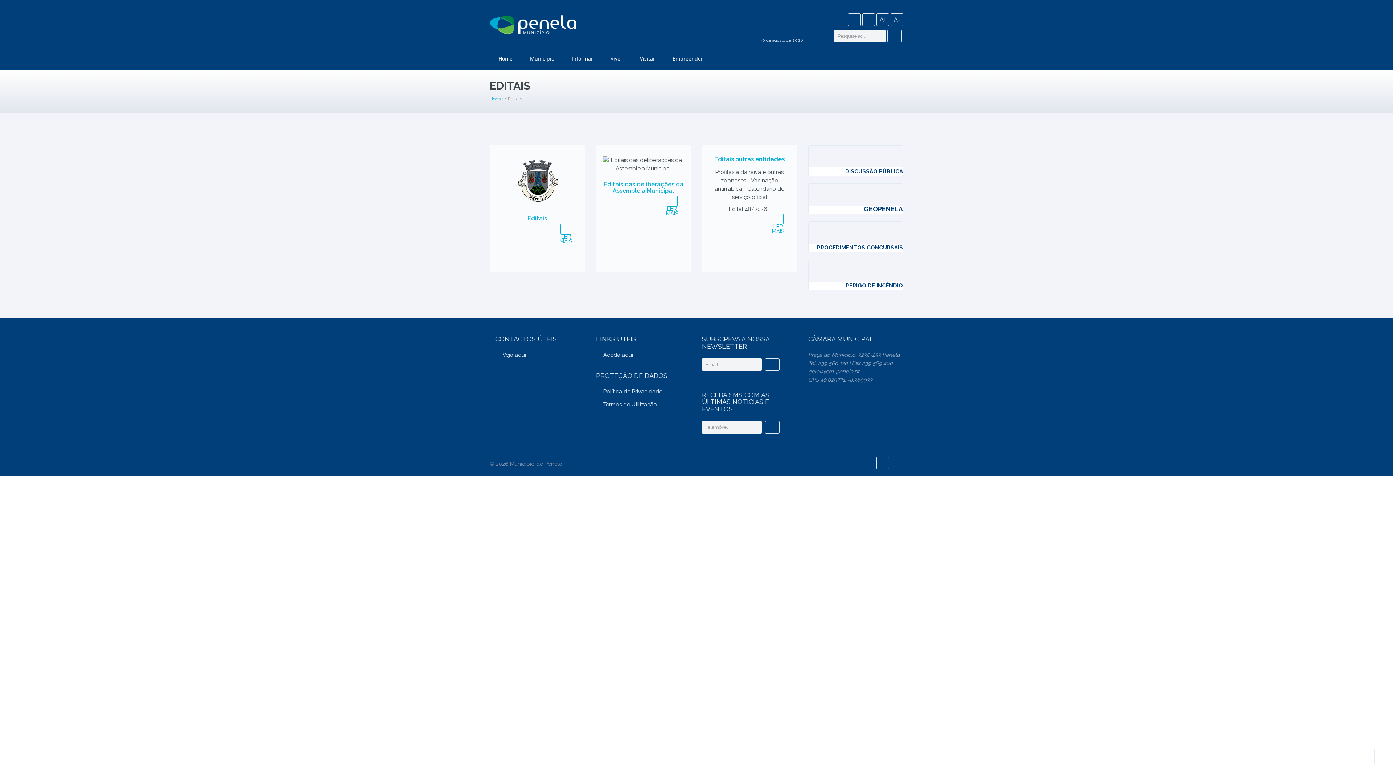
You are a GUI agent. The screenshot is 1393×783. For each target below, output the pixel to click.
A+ (883, 19)
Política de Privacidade (632, 391)
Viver (616, 58)
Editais (537, 218)
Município (542, 58)
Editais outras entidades (749, 159)
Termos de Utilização (630, 404)
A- (897, 19)
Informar (582, 58)
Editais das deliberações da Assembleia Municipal (643, 187)
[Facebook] (854, 19)
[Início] (533, 26)
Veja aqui (514, 355)
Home (505, 58)
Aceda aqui (618, 355)
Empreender (688, 58)
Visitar (647, 58)
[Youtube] (868, 19)
